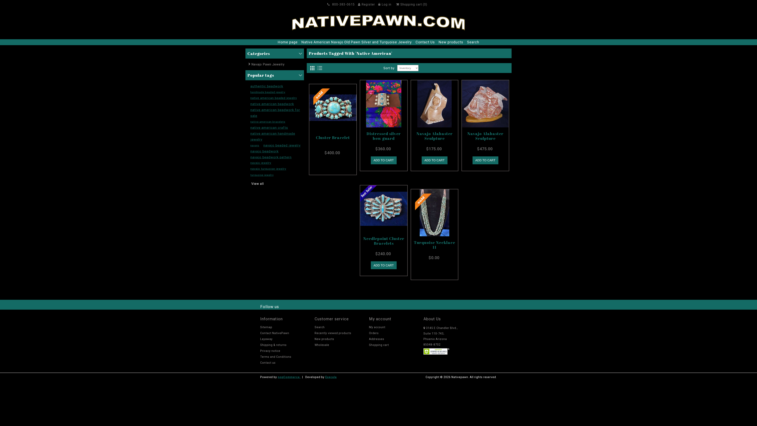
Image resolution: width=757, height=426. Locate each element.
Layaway (266, 339)
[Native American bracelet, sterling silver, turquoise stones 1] (332, 107)
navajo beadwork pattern (271, 157)
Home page (288, 42)
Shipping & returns (273, 345)
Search (473, 42)
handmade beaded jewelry (267, 92)
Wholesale (322, 345)
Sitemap (266, 327)
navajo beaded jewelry (282, 145)
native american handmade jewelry (272, 136)
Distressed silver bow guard (383, 136)
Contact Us (425, 42)
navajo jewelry (260, 163)
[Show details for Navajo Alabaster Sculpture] (434, 103)
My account (377, 327)
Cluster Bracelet (333, 137)
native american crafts (269, 128)
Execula (331, 377)
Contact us (268, 362)
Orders (374, 333)
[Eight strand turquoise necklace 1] (434, 212)
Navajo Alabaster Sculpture (434, 136)
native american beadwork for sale (275, 113)
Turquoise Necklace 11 (434, 245)
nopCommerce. (289, 377)
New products (451, 42)
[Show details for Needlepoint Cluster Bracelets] (383, 209)
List (319, 68)
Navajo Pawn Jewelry (268, 64)
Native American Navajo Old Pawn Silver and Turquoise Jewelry (356, 42)
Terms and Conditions (275, 356)
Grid (312, 68)
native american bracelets (267, 121)
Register (368, 4)
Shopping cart (379, 345)
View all (257, 184)
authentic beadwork (266, 86)
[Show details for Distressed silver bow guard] (383, 103)
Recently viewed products (333, 333)
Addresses (376, 339)
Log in (386, 4)
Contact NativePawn (274, 333)
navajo (254, 145)
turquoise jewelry (262, 175)
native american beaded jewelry (273, 98)
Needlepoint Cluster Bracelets (383, 241)
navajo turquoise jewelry (268, 169)
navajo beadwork (264, 151)
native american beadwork (272, 104)
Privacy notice (270, 350)
